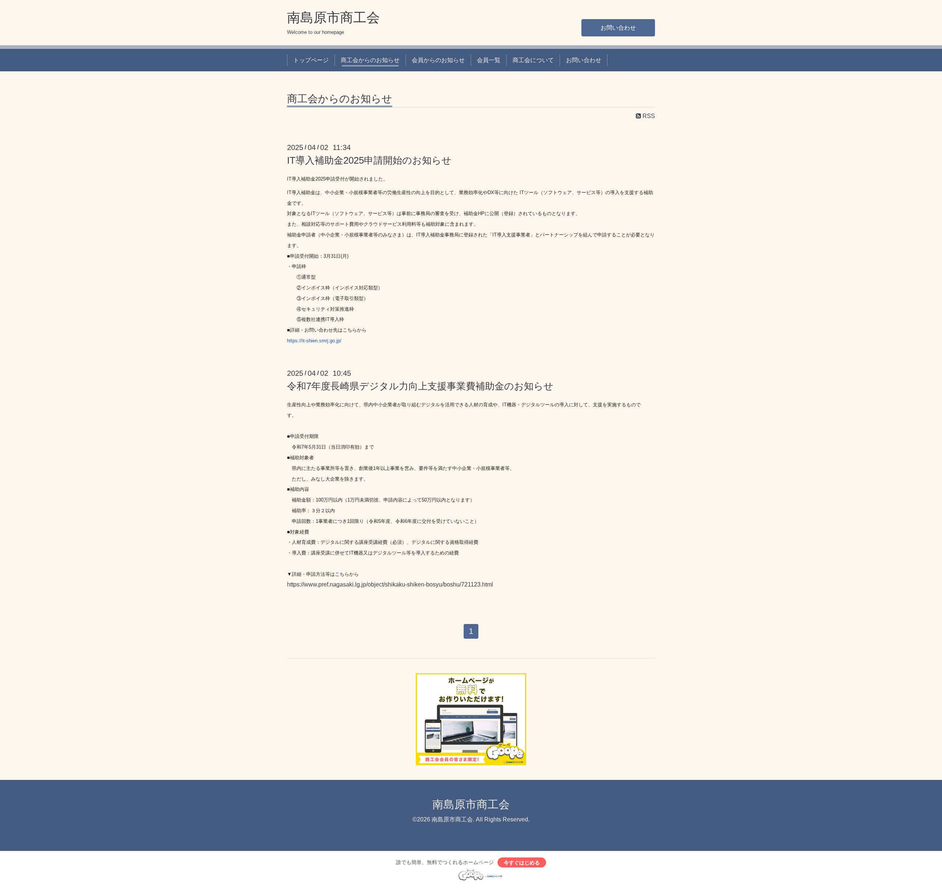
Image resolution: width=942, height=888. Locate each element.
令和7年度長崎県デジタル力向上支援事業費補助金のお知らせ (420, 386)
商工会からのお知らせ (370, 60)
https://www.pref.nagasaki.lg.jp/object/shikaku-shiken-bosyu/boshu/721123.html (390, 584)
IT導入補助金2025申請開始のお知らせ (369, 160)
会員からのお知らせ (438, 60)
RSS (648, 116)
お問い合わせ (618, 28)
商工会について (533, 60)
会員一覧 (488, 60)
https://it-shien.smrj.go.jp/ (314, 340)
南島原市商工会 (333, 17)
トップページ (311, 60)
